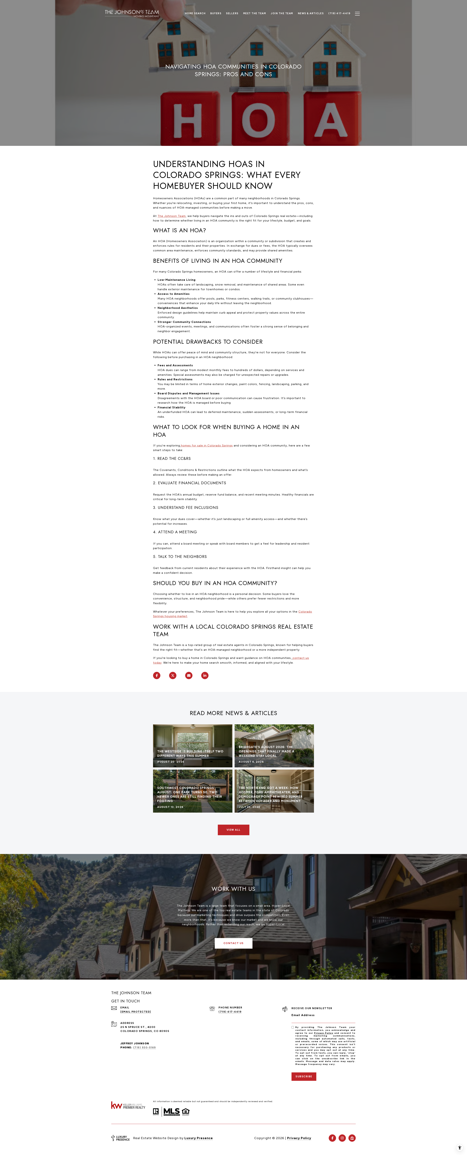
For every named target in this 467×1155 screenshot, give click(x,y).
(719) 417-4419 (230, 1011)
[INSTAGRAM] (342, 1138)
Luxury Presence (198, 1138)
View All (234, 829)
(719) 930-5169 (144, 1047)
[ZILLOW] (352, 1138)
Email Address (303, 1015)
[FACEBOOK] (332, 1138)
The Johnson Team (172, 216)
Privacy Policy (323, 1033)
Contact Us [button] (233, 943)
